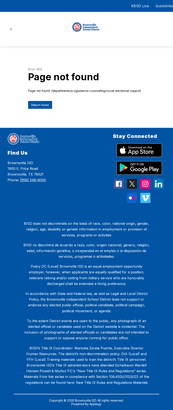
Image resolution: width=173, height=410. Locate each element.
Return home (40, 105)
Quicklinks (164, 6)
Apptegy (95, 404)
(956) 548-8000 (33, 180)
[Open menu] (10, 29)
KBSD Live (140, 6)
